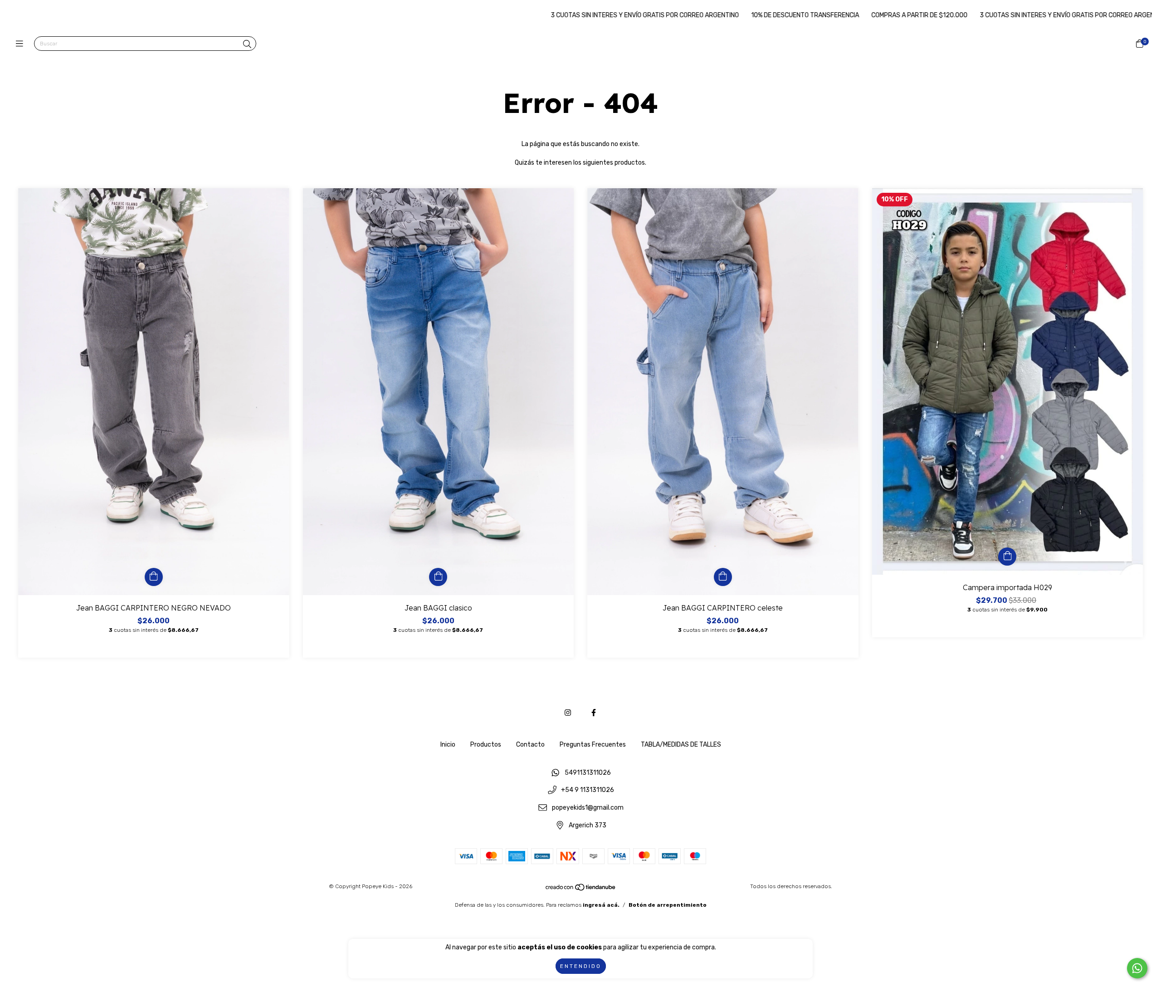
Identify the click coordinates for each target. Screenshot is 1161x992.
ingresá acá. (601, 905)
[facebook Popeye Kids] (593, 713)
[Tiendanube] (581, 889)
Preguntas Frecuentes (593, 744)
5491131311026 (588, 773)
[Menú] (21, 44)
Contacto (530, 744)
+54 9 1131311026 (587, 790)
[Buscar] (247, 44)
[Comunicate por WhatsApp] (1137, 968)
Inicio (447, 744)
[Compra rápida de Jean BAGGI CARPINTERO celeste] (723, 577)
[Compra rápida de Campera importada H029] (1007, 556)
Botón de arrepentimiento (668, 905)
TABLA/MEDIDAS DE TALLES (681, 744)
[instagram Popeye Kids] (568, 713)
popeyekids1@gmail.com (588, 808)
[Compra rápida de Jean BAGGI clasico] (438, 577)
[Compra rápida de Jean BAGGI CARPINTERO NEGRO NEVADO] (154, 577)
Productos (485, 744)
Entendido (580, 966)
